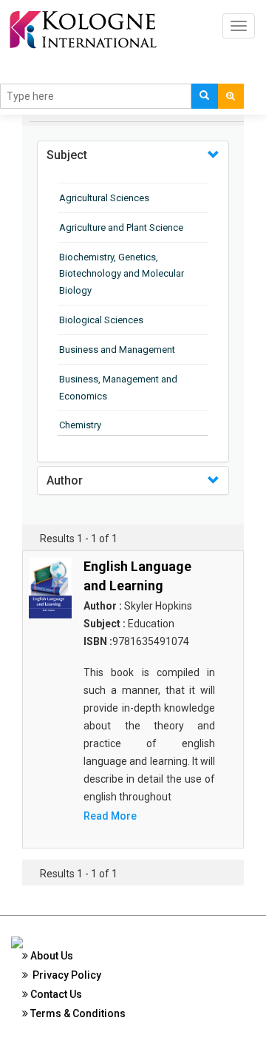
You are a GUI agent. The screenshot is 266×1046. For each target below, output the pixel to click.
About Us (50, 956)
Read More (110, 816)
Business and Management (117, 349)
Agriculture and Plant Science (121, 227)
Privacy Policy (64, 975)
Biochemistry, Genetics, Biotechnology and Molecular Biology (121, 274)
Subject (67, 155)
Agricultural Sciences (104, 197)
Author (65, 480)
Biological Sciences (101, 319)
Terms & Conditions (77, 1013)
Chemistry (80, 425)
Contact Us (55, 994)
